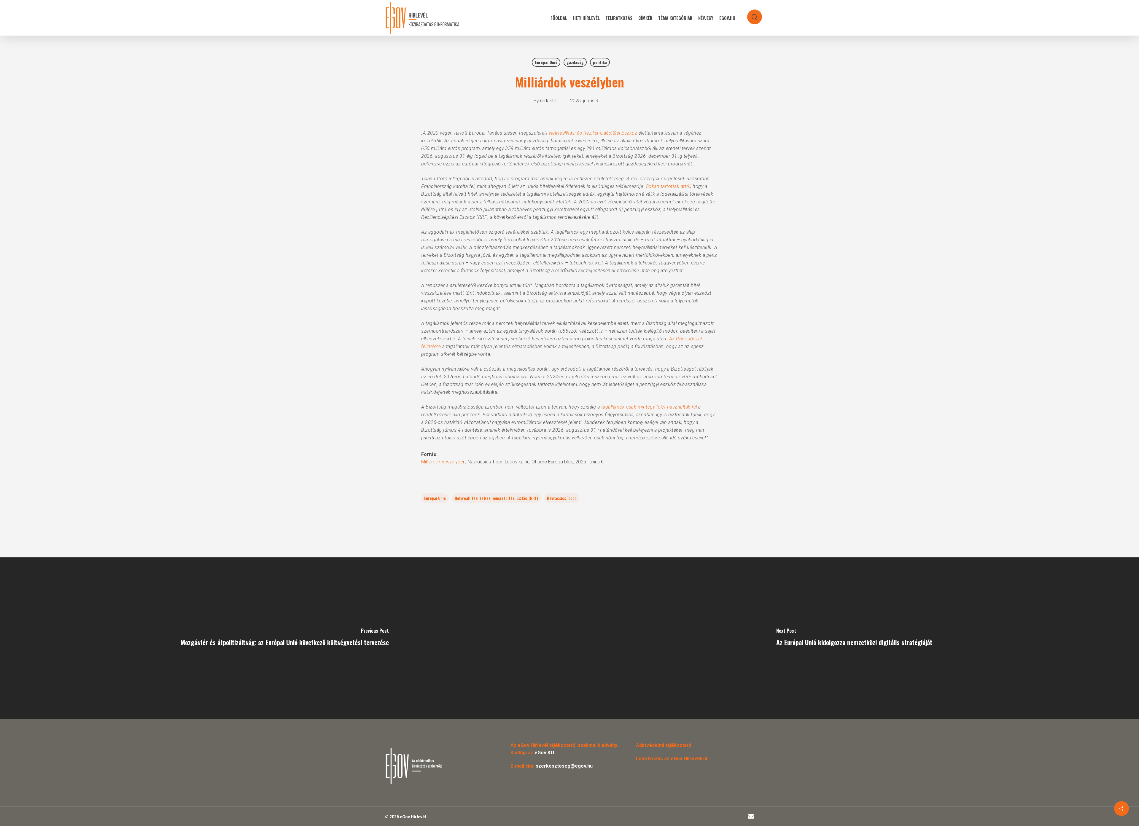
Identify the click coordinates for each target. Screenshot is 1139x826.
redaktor (549, 100)
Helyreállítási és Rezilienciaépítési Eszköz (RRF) (496, 498)
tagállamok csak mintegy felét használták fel (649, 407)
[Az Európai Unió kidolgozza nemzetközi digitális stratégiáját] (854, 638)
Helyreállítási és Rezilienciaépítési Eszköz (593, 133)
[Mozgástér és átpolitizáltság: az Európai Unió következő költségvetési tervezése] (285, 638)
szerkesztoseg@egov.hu (564, 766)
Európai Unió (546, 62)
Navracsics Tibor (561, 498)
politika (600, 62)
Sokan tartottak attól (668, 186)
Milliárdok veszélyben (443, 462)
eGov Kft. (545, 752)
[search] (750, 14)
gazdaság (575, 62)
